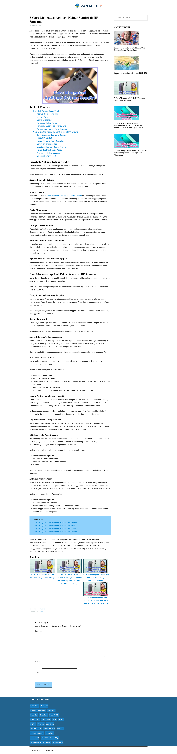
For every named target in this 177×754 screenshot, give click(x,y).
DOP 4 (32, 724)
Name (37, 661)
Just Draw (50, 724)
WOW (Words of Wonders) (40, 742)
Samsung (43, 611)
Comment (38, 631)
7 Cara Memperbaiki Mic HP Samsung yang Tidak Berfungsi (42, 576)
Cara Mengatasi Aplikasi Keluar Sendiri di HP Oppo (55, 529)
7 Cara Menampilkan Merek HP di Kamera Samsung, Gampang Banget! (96, 577)
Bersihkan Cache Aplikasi (47, 144)
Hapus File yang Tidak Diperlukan (50, 141)
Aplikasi (42, 609)
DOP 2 (60, 719)
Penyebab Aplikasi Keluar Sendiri (46, 111)
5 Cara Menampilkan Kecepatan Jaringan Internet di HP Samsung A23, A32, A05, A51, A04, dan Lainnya (69, 579)
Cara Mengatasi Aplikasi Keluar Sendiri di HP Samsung (55, 132)
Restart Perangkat (44, 138)
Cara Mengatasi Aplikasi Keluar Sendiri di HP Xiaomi (55, 523)
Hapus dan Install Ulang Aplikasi (50, 150)
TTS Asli (60, 729)
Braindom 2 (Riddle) (37, 710)
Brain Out (33, 715)
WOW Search (57, 742)
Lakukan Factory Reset (46, 156)
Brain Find (51, 710)
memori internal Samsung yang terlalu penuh (63, 196)
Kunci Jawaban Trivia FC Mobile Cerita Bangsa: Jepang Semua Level (130, 48)
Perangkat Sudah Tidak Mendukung (51, 126)
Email (37, 672)
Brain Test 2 (53, 715)
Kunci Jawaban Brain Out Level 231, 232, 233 (130, 74)
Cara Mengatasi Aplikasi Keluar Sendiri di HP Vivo (54, 526)
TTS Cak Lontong (36, 733)
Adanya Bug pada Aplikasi (47, 114)
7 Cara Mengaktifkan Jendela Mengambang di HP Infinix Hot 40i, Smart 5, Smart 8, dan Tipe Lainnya (128, 125)
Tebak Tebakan (49, 729)
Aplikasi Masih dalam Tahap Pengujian (52, 129)
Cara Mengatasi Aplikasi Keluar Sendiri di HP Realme (55, 532)
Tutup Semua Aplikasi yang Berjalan (51, 135)
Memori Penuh (43, 117)
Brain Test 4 (45, 719)
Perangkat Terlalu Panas (47, 123)
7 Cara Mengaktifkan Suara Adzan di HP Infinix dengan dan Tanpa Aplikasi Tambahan (130, 152)
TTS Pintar (50, 733)
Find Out (41, 724)
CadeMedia (88, 5)
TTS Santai (34, 738)
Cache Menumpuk (44, 120)
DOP (54, 719)
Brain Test (43, 715)
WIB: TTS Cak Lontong (49, 738)
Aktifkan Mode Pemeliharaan (48, 153)
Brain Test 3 (34, 719)
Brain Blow (34, 706)
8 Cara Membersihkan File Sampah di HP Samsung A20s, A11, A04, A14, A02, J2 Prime (96, 600)
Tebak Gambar (35, 729)
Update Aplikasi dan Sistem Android (51, 147)
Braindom (44, 706)
